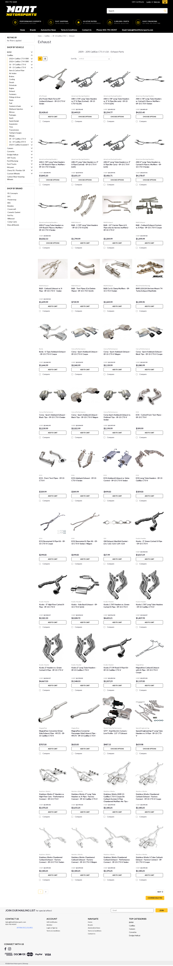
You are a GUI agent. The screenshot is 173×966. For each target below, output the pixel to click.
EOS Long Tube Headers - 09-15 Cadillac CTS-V (149, 479)
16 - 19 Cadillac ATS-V (17, 142)
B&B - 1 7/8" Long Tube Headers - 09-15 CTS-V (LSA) (84, 226)
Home (22, 30)
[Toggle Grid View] (40, 58)
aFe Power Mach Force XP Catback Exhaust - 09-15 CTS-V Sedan (52, 101)
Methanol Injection (16, 109)
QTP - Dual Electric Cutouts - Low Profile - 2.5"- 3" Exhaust (116, 732)
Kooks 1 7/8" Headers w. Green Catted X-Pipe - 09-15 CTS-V (116, 605)
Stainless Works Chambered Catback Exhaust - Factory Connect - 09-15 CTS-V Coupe (148, 796)
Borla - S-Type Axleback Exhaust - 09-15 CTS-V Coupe (52, 353)
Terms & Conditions (69, 30)
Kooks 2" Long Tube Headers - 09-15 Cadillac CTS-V (83, 669)
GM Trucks (11, 158)
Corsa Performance (78, 349)
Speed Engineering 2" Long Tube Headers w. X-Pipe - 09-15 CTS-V (149, 733)
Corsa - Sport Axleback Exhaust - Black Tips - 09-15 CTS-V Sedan (52, 416)
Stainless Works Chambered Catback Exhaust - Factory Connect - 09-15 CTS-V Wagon (84, 859)
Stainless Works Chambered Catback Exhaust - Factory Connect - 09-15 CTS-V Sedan (51, 859)
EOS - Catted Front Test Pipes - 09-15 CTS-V (149, 416)
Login (149, 2)
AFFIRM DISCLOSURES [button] (25, 928)
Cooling (12, 79)
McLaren (10, 167)
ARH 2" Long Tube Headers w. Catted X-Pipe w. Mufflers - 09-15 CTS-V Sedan (149, 164)
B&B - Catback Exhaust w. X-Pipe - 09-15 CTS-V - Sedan (51, 289)
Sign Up (157, 2)
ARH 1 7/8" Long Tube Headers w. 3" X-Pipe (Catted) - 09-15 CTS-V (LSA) (84, 101)
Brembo (10, 206)
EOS (137, 412)
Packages (12, 115)
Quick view (52, 92)
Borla (41, 349)
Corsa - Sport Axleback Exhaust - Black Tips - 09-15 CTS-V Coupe (149, 353)
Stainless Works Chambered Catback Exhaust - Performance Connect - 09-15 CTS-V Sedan (117, 859)
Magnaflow (140, 665)
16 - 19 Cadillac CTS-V (17, 65)
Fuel (10, 103)
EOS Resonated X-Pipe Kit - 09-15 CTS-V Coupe (52, 542)
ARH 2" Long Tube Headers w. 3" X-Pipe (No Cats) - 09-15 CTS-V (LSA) (117, 164)
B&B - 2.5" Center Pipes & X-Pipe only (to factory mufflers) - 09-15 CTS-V (116, 227)
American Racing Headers (80, 96)
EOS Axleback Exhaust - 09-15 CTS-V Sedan (83, 479)
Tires (11, 127)
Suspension (13, 124)
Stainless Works (45, 791)
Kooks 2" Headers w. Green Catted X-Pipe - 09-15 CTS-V (51, 669)
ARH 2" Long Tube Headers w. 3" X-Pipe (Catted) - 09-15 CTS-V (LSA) (84, 164)
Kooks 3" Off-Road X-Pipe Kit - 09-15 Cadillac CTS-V (116, 669)
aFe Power (43, 96)
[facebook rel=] (5, 948)
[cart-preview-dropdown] (164, 2)
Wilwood (10, 218)
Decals (11, 82)
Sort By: (74, 59)
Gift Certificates (52, 922)
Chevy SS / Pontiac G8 (16, 170)
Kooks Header (141, 538)
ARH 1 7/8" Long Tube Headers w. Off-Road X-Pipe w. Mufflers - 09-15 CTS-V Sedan (52, 164)
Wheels (12, 136)
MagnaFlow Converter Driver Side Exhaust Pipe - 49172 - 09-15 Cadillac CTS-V (52, 733)
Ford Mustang (12, 161)
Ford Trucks (11, 164)
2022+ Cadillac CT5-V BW (19, 59)
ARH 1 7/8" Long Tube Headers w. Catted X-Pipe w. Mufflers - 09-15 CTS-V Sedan (148, 101)
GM (105, 538)
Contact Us (86, 30)
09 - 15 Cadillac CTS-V (17, 67)
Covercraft (11, 209)
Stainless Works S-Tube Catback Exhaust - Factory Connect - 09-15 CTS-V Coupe (149, 859)
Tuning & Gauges (15, 133)
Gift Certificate (138, 2)
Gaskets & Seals (15, 106)
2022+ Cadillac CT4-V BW (19, 61)
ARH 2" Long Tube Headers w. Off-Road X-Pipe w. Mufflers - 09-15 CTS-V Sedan (51, 227)
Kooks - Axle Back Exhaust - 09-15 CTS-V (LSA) (84, 605)
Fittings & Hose (14, 97)
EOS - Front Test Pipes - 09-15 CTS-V (51, 479)
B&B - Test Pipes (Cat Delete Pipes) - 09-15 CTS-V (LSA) (83, 289)
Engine (11, 88)
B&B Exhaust (76, 222)
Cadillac (10, 55)
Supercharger (14, 121)
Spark (11, 118)
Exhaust (12, 91)
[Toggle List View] (45, 58)
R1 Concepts (12, 193)
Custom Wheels (13, 173)
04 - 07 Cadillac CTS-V (17, 139)
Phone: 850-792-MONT (106, 30)
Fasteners (12, 94)
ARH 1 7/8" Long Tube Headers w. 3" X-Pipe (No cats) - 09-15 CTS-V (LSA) (116, 101)
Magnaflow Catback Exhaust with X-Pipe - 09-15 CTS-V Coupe (147, 670)
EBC (9, 203)
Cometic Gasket (13, 212)
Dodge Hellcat (12, 154)
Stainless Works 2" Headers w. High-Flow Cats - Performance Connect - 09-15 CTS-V (51, 796)
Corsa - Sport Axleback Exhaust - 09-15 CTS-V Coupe (84, 353)
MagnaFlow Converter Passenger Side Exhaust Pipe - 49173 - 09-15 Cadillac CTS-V (83, 733)
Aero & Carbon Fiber (16, 70)
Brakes (11, 76)
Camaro (10, 148)
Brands (33, 30)
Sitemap (25, 963)
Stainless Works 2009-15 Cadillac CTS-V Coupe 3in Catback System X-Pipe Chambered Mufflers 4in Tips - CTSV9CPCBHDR (116, 799)
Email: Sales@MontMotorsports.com (137, 30)
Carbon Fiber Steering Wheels (15, 178)
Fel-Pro (10, 215)
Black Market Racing (143, 286)
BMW (9, 52)
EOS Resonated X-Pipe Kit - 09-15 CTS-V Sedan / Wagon (84, 542)
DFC (9, 196)
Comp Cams (12, 222)
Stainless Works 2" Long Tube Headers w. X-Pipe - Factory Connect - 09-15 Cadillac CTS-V (84, 796)
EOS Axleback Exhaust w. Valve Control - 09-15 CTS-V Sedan (116, 479)
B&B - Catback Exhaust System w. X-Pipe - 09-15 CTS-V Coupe (149, 226)
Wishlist (49, 925)
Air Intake (12, 73)
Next (159, 892)
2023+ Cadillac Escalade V (19, 145)
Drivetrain (13, 85)
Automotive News (48, 30)
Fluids (11, 100)
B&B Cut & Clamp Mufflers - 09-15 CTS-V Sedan (117, 289)
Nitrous (12, 112)
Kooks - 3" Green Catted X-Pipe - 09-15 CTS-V (149, 542)
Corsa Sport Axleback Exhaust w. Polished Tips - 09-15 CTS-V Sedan (117, 417)
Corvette (10, 151)
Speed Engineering (142, 728)
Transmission (14, 130)
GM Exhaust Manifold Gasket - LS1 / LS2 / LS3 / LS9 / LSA (116, 542)
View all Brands (13, 225)
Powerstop (11, 200)
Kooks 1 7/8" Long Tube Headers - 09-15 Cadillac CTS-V (149, 605)
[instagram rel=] (9, 948)
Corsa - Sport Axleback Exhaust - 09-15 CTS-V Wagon (117, 353)
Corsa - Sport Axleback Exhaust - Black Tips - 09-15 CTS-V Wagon (84, 416)
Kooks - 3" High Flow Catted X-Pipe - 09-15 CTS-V (52, 605)
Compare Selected (155, 898)
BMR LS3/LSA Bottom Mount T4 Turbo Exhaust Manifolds (149, 289)
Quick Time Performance (113, 728)
